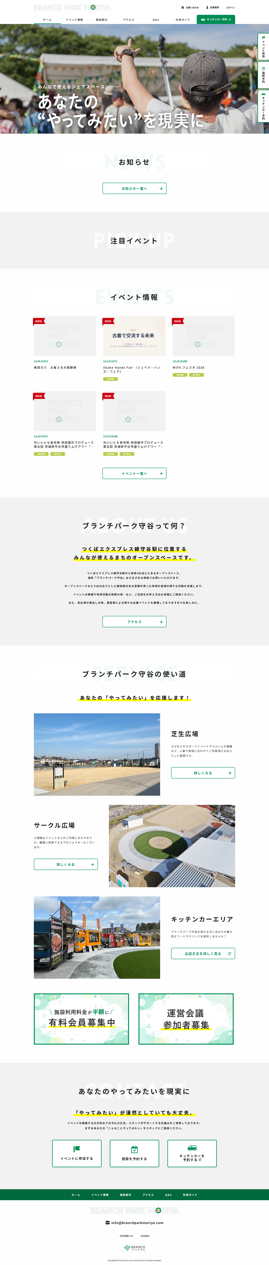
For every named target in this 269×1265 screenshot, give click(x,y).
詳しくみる (203, 772)
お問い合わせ (192, 7)
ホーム (47, 19)
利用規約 (145, 1235)
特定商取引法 (126, 1235)
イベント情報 (74, 19)
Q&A (156, 19)
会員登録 (214, 7)
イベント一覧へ (134, 473)
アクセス (128, 19)
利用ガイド (183, 19)
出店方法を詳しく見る (203, 953)
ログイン (230, 7)
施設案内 (102, 19)
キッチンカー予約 (217, 19)
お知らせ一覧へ (134, 188)
